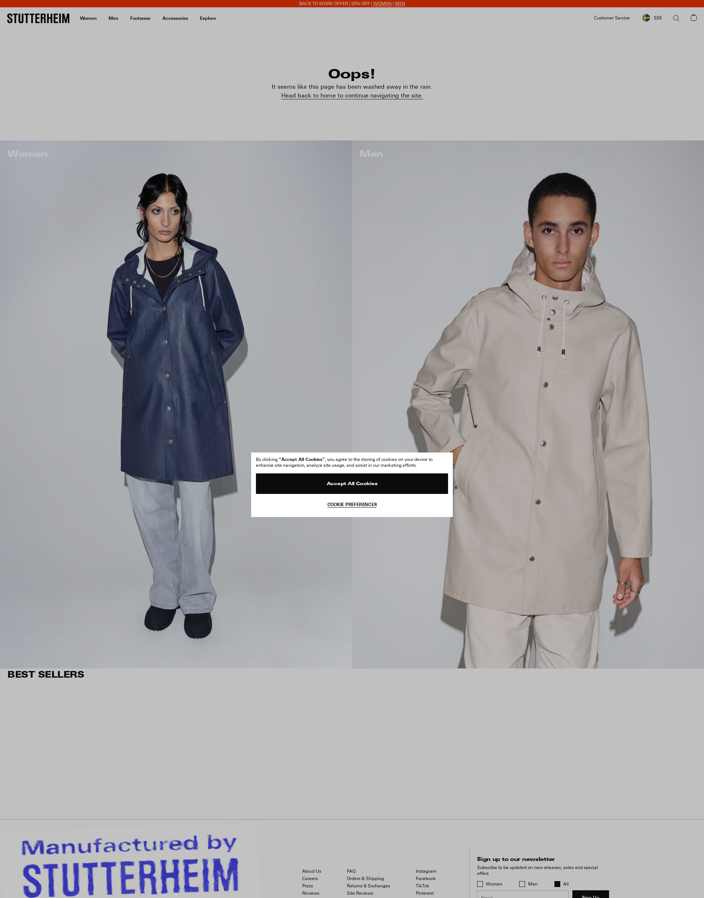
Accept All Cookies (352, 484)
